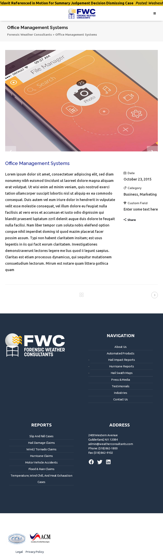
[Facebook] (91, 463)
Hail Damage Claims (41, 442)
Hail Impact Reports (121, 359)
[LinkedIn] (107, 463)
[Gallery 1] (81, 100)
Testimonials (120, 386)
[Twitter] (99, 463)
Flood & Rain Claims (41, 469)
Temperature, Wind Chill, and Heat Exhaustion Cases (41, 479)
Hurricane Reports (121, 366)
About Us (120, 346)
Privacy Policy (34, 551)
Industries (120, 392)
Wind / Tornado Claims (41, 449)
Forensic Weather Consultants (29, 34)
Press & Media (120, 379)
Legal (19, 551)
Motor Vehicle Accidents (41, 462)
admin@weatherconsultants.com (110, 444)
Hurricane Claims (41, 456)
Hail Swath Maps (122, 373)
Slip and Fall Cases (41, 436)
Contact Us (120, 399)
